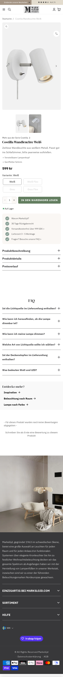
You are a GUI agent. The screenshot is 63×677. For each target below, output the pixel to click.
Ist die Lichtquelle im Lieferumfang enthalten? (29, 308)
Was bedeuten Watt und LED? (19, 370)
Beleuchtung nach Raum (18, 398)
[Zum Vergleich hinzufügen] (56, 34)
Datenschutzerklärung (29, 656)
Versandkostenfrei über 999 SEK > (27, 228)
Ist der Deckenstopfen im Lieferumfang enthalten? (25, 357)
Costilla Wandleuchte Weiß (28, 18)
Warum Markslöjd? (20, 218)
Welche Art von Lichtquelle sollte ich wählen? (28, 344)
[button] (3, 9)
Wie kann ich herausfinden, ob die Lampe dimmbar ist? (26, 321)
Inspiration (10, 392)
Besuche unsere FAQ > (30, 239)
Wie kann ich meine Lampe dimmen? (23, 333)
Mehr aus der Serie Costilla (15, 137)
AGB (46, 656)
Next (56, 66)
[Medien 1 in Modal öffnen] (31, 66)
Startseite (7, 18)
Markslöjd (43, 652)
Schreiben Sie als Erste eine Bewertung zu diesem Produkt (31, 434)
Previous (7, 66)
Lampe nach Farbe (14, 404)
